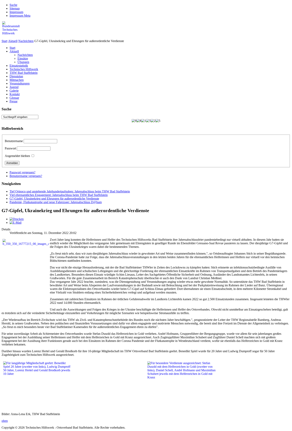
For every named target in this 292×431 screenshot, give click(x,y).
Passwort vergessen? (22, 172)
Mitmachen (17, 80)
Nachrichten (26, 41)
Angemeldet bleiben (17, 156)
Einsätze (22, 58)
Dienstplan (16, 76)
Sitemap (15, 8)
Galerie (14, 90)
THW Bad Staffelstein (24, 72)
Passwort (10, 148)
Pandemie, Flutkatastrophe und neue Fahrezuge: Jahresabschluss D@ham (56, 202)
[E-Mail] (15, 222)
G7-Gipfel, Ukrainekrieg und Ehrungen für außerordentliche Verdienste (54, 198)
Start (4, 41)
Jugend (14, 87)
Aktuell (12, 41)
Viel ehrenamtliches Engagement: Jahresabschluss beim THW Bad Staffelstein (59, 195)
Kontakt (15, 94)
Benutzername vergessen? (26, 176)
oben (5, 420)
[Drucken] (17, 219)
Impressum (16, 12)
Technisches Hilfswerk (24, 69)
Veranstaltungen (20, 83)
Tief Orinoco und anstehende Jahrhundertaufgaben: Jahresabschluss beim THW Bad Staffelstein (70, 191)
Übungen (23, 62)
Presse (13, 101)
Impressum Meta (20, 15)
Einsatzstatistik (19, 65)
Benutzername (14, 141)
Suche (13, 5)
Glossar (14, 97)
